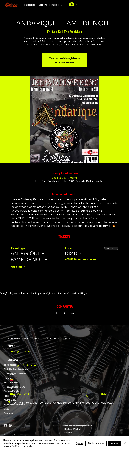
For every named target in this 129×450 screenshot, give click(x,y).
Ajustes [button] (79, 443)
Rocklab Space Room (14, 386)
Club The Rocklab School (16, 369)
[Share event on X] (64, 313)
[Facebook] (5, 425)
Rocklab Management (14, 404)
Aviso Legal (9, 435)
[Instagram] (10, 425)
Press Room (10, 395)
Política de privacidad (22, 446)
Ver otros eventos (64, 61)
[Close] (125, 443)
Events (7, 378)
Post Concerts (11, 382)
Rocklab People (11, 391)
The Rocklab (10, 364)
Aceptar (115, 443)
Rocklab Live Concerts (15, 373)
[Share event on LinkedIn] (72, 313)
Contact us (9, 413)
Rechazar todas (96, 443)
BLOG (6, 409)
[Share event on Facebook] (56, 313)
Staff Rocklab (10, 400)
